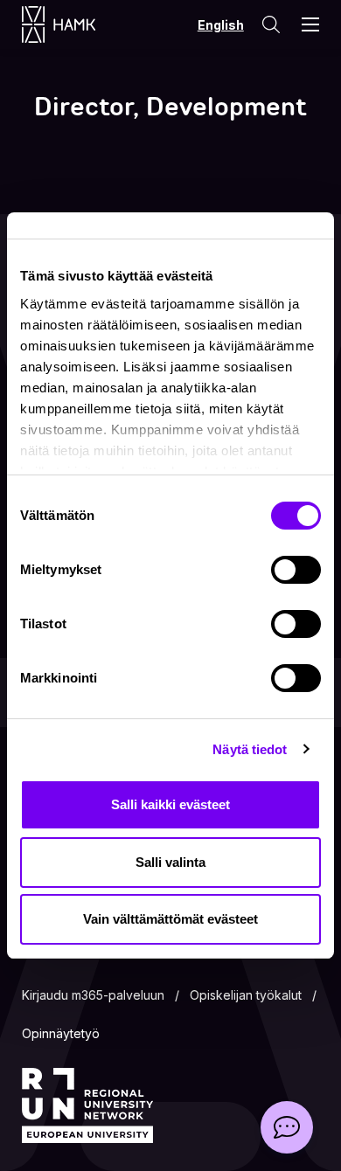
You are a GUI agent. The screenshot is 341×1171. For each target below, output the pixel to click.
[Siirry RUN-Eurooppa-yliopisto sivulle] (87, 1105)
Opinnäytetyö (61, 1033)
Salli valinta (170, 862)
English (221, 24)
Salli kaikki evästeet (170, 804)
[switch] (296, 570)
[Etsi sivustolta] (271, 24)
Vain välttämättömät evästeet (170, 918)
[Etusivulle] (76, 24)
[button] (287, 1127)
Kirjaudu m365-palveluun (93, 994)
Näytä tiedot (249, 749)
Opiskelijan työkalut (246, 994)
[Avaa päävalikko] (310, 24)
